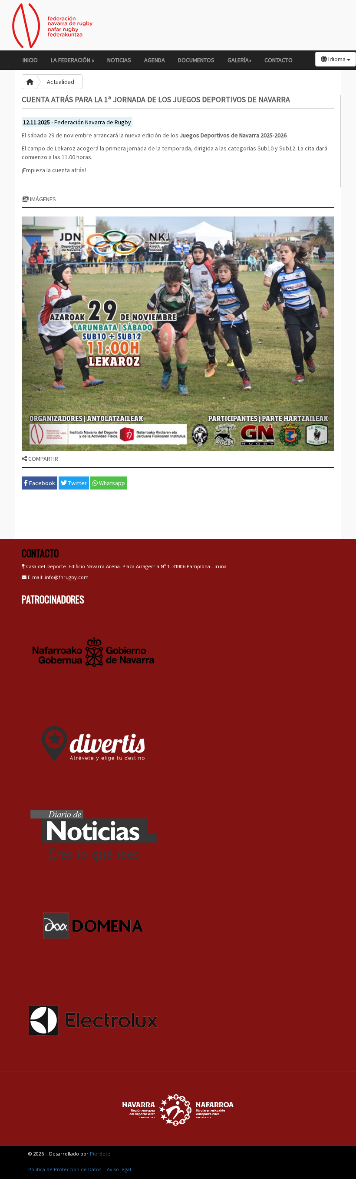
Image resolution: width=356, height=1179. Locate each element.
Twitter (77, 483)
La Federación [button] (71, 60)
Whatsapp (111, 483)
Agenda (154, 60)
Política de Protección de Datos (64, 1169)
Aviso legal (119, 1169)
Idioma (337, 59)
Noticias (119, 60)
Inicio (30, 60)
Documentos (196, 60)
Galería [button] (238, 60)
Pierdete (100, 1153)
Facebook (41, 483)
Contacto (278, 60)
